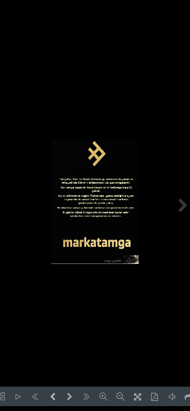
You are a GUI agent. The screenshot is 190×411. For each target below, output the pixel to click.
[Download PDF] (154, 396)
